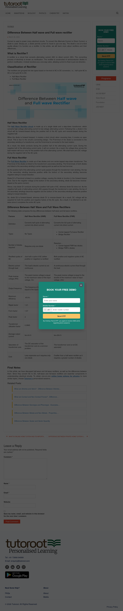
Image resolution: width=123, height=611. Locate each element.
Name (46, 296)
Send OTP (61, 316)
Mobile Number (49, 305)
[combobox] (47, 309)
